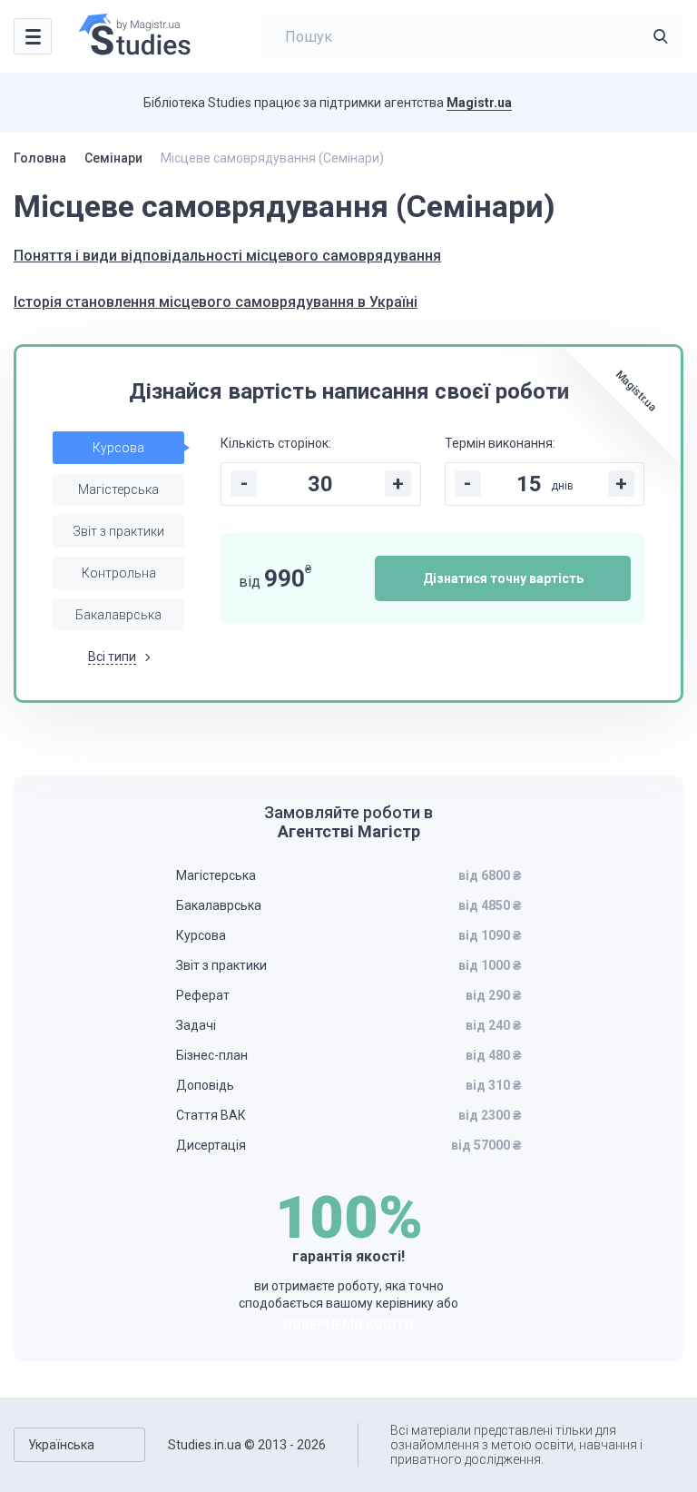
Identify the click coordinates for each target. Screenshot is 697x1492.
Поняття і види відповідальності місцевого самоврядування (227, 255)
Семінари (113, 158)
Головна (40, 158)
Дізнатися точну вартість (503, 578)
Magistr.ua (479, 102)
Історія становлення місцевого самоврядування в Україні (215, 302)
